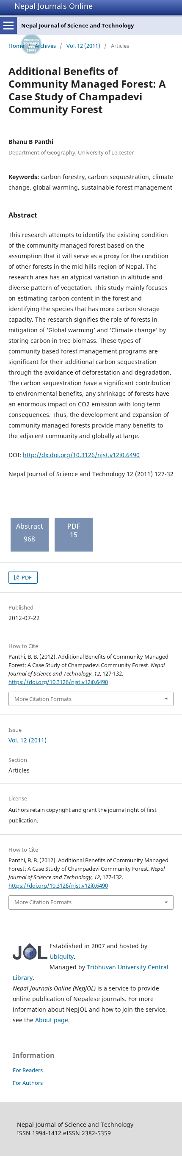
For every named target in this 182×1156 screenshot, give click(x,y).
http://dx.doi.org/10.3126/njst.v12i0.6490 (81, 455)
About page (51, 1020)
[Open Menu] (8, 25)
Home (16, 46)
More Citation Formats (43, 699)
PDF (26, 577)
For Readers (28, 1070)
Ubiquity (62, 956)
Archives (45, 46)
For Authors (28, 1083)
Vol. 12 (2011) (83, 46)
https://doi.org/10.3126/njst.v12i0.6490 (58, 682)
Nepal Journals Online (53, 6)
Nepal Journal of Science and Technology (77, 25)
